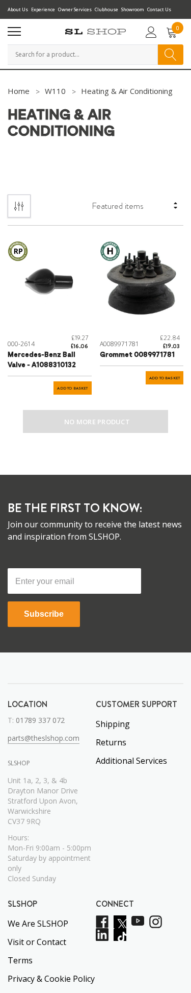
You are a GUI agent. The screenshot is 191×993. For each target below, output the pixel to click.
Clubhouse (106, 9)
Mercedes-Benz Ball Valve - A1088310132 (42, 360)
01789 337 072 (40, 720)
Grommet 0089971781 (137, 355)
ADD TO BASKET (72, 388)
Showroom (132, 9)
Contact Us (159, 9)
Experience (43, 9)
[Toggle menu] (14, 31)
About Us (18, 9)
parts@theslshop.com (43, 738)
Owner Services (75, 9)
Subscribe (44, 614)
